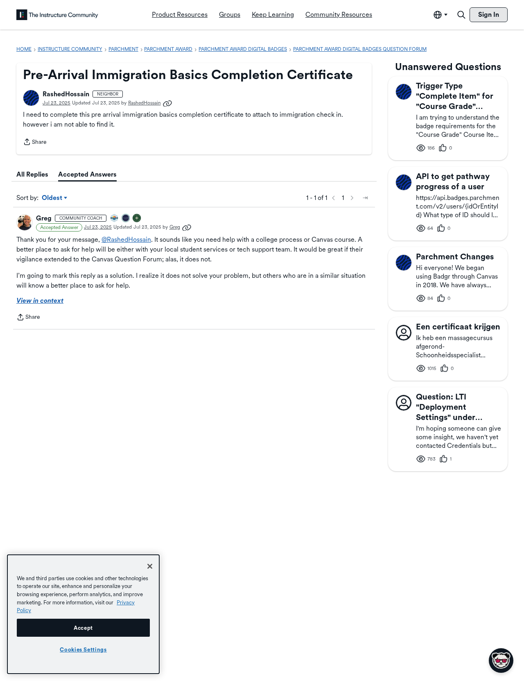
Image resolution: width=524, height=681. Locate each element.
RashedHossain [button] (66, 94)
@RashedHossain (126, 239)
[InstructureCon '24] (137, 218)
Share (35, 142)
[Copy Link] (167, 103)
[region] (83, 614)
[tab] (32, 175)
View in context (39, 300)
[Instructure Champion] (115, 218)
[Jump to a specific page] (365, 197)
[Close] (150, 566)
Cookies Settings (83, 649)
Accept (83, 627)
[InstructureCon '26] (126, 218)
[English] (57, 14)
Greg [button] (44, 218)
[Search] (461, 14)
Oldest (52, 198)
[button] (31, 98)
